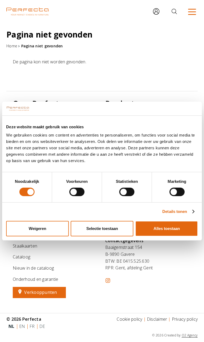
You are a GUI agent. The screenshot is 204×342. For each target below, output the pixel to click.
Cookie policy (129, 319)
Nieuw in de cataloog (33, 268)
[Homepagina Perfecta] (27, 11)
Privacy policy (185, 319)
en (22, 326)
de (42, 326)
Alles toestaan (167, 228)
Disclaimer (157, 319)
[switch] (76, 192)
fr (32, 326)
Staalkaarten (25, 246)
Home (11, 45)
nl (11, 326)
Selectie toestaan (102, 228)
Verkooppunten (40, 292)
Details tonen (174, 211)
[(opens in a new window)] (107, 280)
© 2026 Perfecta (23, 319)
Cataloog (21, 257)
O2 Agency (190, 335)
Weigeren (37, 228)
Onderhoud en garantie (35, 279)
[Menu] (192, 11)
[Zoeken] (174, 11)
